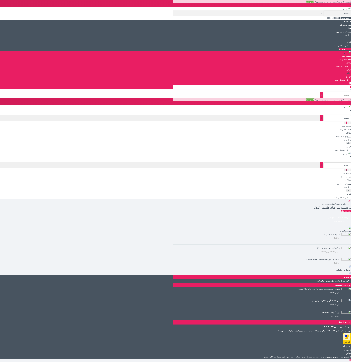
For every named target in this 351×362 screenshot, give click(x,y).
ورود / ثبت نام (345, 49)
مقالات (348, 28)
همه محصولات (345, 25)
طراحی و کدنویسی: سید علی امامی (279, 357)
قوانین (348, 42)
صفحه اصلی (346, 21)
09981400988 (333, 18)
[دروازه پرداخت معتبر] (347, 338)
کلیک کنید (310, 2)
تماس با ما (346, 346)
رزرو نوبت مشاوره (343, 32)
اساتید (348, 38)
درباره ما (347, 35)
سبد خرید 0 (344, 18)
